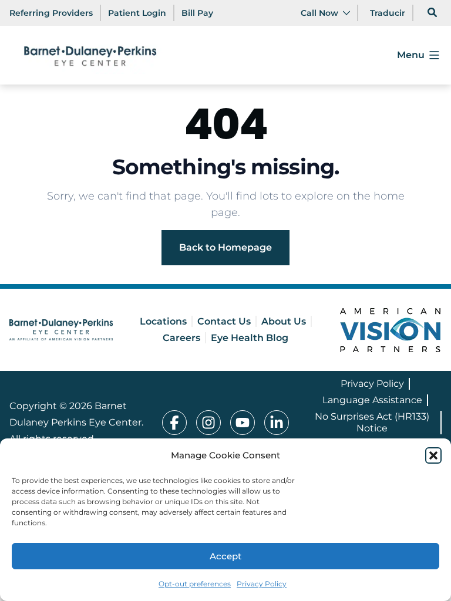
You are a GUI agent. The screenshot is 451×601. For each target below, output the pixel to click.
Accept (225, 556)
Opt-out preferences (195, 583)
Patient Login (137, 13)
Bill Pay (197, 13)
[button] (433, 455)
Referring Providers (51, 13)
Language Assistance (372, 400)
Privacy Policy (262, 583)
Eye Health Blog (249, 337)
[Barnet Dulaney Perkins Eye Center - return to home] (61, 329)
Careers (181, 337)
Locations (163, 321)
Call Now (319, 13)
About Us (283, 321)
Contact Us (224, 321)
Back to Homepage (225, 247)
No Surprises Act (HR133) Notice (372, 422)
